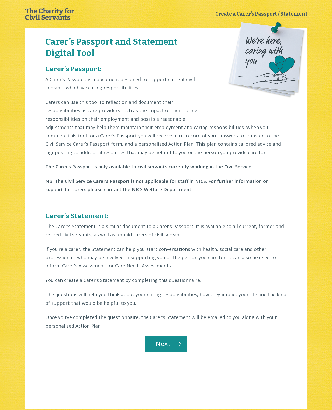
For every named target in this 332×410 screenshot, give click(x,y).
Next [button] (163, 344)
